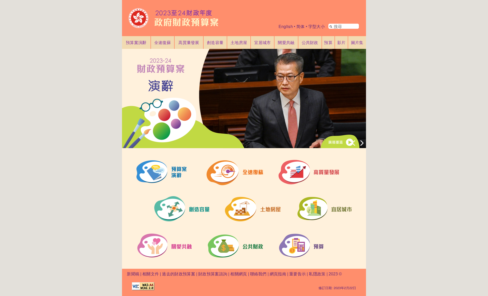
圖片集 (357, 42)
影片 (341, 42)
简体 (300, 26)
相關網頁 (238, 274)
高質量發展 (188, 42)
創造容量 (215, 42)
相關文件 (150, 274)
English (286, 26)
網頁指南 (278, 274)
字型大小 (316, 26)
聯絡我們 (258, 274)
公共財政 (310, 42)
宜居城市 (262, 42)
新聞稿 (133, 274)
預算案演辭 (136, 42)
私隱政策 (318, 274)
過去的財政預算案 (178, 274)
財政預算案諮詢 (212, 274)
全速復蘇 (162, 42)
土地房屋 (239, 42)
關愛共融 (286, 42)
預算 (328, 42)
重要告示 (297, 274)
